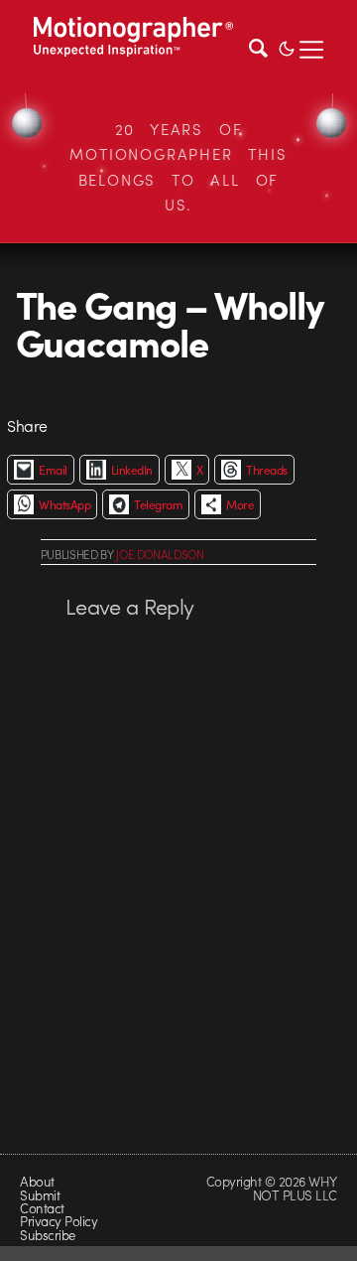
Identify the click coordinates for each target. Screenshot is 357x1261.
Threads (266, 470)
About (37, 1181)
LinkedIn (132, 470)
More (240, 504)
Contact (41, 1207)
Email (52, 470)
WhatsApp (64, 504)
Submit (40, 1195)
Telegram (158, 504)
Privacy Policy (58, 1220)
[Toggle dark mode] (287, 47)
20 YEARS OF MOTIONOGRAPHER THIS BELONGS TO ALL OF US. (178, 167)
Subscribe (47, 1234)
